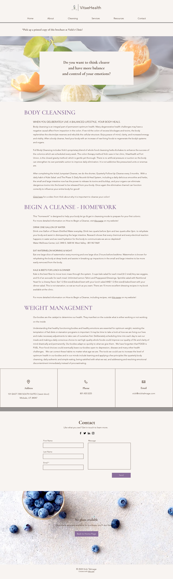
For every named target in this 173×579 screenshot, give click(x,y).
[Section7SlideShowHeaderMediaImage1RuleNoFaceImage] (96, 95)
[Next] (162, 69)
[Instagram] (93, 433)
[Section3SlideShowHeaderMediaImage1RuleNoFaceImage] (83, 95)
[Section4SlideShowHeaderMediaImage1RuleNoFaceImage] (86, 95)
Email (45, 463)
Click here (38, 197)
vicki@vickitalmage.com (143, 393)
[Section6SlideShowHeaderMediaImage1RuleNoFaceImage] (93, 95)
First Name (48, 441)
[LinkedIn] (89, 433)
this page (98, 220)
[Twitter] (84, 433)
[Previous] (10, 69)
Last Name (47, 452)
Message (92, 441)
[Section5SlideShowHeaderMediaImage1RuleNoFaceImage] (89, 95)
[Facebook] (80, 433)
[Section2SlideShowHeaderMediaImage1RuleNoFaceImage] (80, 95)
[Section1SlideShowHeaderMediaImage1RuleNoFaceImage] (76, 95)
